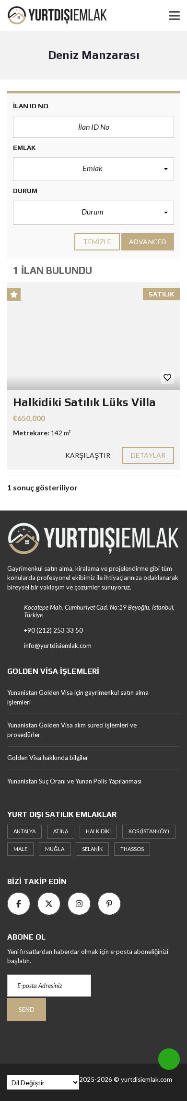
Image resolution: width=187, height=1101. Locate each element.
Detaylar (148, 455)
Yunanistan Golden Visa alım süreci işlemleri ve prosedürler (72, 729)
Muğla (54, 849)
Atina (60, 831)
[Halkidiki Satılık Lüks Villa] (93, 336)
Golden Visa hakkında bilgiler (47, 757)
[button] (93, 169)
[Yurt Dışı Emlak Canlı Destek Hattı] (169, 1059)
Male (20, 849)
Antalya (24, 831)
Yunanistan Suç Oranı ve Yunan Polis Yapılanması (74, 781)
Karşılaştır (87, 455)
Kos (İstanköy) (149, 831)
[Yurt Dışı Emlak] (53, 15)
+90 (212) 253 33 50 (53, 630)
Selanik (92, 849)
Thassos (132, 849)
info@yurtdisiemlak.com (58, 645)
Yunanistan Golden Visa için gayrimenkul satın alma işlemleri (78, 697)
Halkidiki (98, 831)
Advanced (147, 242)
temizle (97, 242)
